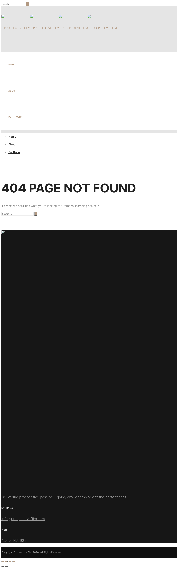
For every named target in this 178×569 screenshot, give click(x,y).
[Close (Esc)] (2, 561)
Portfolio (15, 117)
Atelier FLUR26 (13, 540)
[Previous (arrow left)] (2, 566)
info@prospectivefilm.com (23, 519)
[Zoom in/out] (13, 561)
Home (11, 64)
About (12, 90)
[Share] (6, 561)
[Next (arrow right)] (6, 566)
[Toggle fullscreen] (10, 561)
